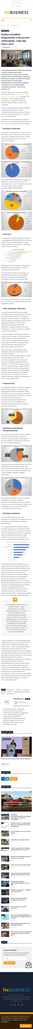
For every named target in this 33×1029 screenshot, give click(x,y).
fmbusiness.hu (6, 47)
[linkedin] (14, 6)
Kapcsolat (13, 3)
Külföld (3, 864)
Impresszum (20, 3)
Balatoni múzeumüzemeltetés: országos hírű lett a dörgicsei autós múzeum (15, 804)
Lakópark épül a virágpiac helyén (20, 839)
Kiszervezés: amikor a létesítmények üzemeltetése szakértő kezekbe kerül (21, 933)
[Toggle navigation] (2, 20)
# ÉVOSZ (10, 691)
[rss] (19, 6)
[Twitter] (17, 6)
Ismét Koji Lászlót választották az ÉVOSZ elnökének (16, 758)
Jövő (2, 831)
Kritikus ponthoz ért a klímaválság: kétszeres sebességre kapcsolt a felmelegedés (21, 824)
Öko (2, 906)
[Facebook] (11, 6)
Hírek (8, 25)
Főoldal (3, 25)
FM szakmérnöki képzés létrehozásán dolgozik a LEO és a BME (20, 883)
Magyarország (14, 25)
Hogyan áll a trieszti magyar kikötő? (21, 865)
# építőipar (18, 689)
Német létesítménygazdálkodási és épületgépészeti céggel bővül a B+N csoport (21, 916)
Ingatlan (3, 839)
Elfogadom (26, 1026)
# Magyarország (10, 689)
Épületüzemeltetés (8, 799)
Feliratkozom (9, 963)
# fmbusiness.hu (10, 693)
